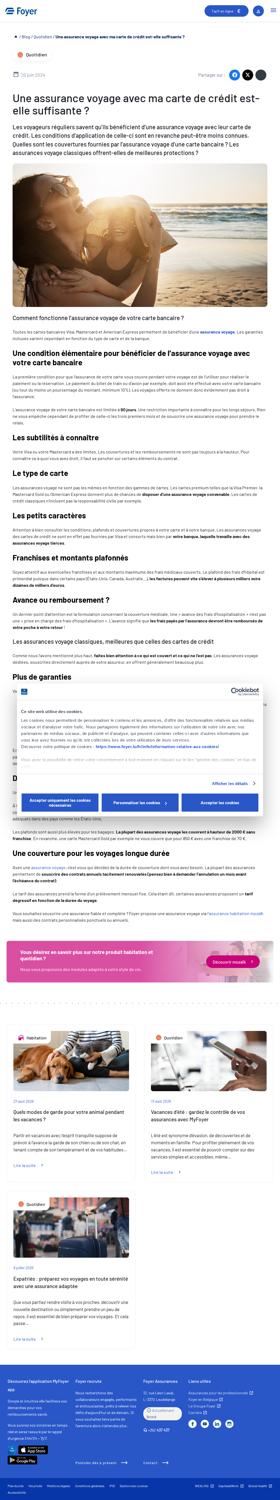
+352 (159, 1430)
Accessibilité (17, 1492)
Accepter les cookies (220, 802)
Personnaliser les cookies (136, 802)
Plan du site (16, 1486)
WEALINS (202, 1486)
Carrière (195, 1412)
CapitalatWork (228, 1486)
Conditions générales (89, 1486)
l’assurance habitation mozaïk (235, 913)
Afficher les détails (230, 783)
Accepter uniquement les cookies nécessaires (60, 803)
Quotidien (43, 36)
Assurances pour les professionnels (218, 1392)
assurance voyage (48, 867)
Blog (26, 36)
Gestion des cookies (134, 1486)
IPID (112, 1486)
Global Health (257, 1486)
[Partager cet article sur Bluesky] (260, 75)
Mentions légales (58, 1486)
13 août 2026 (161, 1101)
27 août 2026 (23, 1101)
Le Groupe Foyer (201, 1406)
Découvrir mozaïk (229, 961)
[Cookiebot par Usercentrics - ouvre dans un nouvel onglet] (235, 692)
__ (16, 36)
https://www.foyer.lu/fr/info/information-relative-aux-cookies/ (157, 746)
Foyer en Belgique (203, 1399)
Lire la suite (31, 1165)
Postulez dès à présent (96, 1463)
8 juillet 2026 (23, 1267)
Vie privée (35, 1486)
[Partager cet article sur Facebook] (234, 75)
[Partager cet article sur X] (247, 75)
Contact (150, 1463)
